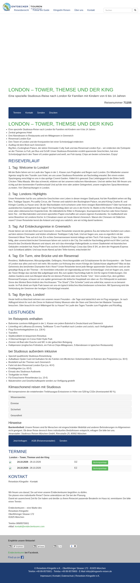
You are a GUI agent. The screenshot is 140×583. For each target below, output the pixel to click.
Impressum (45, 576)
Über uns (78, 10)
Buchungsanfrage (100, 462)
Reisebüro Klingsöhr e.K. (87, 576)
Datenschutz (68, 576)
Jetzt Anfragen (20, 441)
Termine (17, 113)
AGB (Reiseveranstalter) (43, 441)
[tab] (70, 397)
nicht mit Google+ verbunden (54, 546)
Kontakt (91, 10)
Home (7, 10)
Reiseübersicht (21, 10)
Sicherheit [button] (16, 409)
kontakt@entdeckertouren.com (29, 526)
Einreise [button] (15, 403)
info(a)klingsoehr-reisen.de (99, 571)
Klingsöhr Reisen (61, 10)
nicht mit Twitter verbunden (34, 546)
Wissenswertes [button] (18, 397)
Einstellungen (75, 546)
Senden (41, 113)
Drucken (53, 113)
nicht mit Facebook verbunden (9, 546)
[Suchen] (135, 10)
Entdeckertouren (16, 552)
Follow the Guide (41, 10)
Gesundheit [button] (16, 415)
